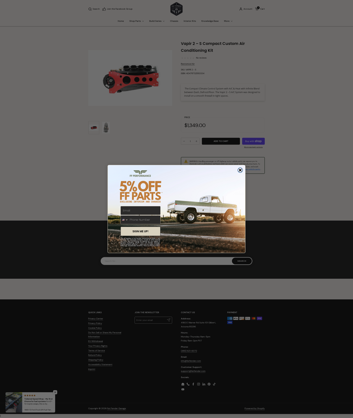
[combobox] (124, 219)
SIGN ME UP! (141, 231)
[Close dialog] (240, 170)
